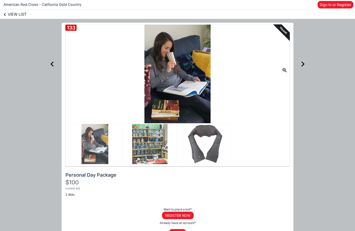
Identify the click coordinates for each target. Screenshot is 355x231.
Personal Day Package (90, 175)
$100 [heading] (72, 182)
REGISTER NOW (178, 215)
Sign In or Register (335, 4)
